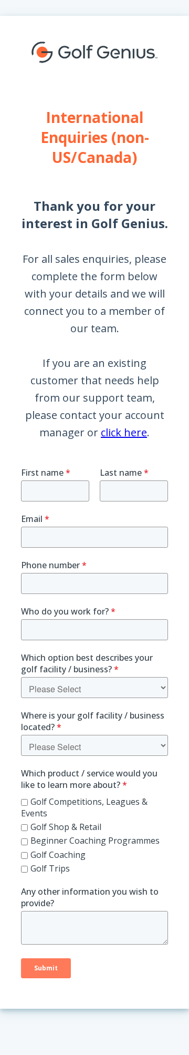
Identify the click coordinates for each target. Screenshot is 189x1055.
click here (124, 432)
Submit (46, 968)
